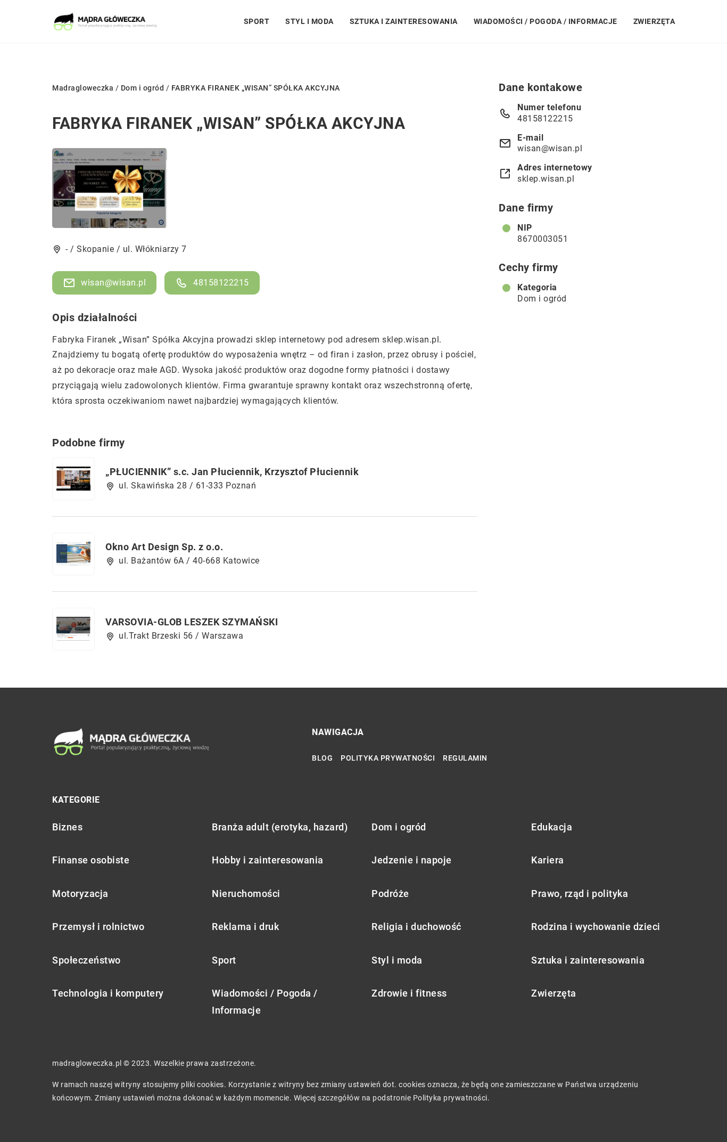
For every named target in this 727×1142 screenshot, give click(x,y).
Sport (257, 21)
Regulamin (465, 758)
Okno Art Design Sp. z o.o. (164, 546)
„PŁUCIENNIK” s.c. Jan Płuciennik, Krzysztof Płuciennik (232, 471)
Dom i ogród (542, 298)
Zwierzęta (654, 21)
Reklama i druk (245, 926)
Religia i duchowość (416, 926)
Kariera (547, 860)
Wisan (134, 340)
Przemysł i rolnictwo (98, 926)
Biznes (67, 827)
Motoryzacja (80, 893)
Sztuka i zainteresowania (404, 21)
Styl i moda (309, 21)
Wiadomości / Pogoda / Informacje (545, 21)
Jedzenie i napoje (411, 860)
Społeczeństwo (86, 960)
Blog (322, 758)
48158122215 (221, 283)
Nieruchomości (246, 893)
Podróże (390, 893)
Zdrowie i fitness (409, 993)
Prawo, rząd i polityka (579, 893)
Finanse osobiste (90, 860)
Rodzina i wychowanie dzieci (595, 926)
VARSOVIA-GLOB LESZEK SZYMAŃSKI (191, 621)
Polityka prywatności (388, 758)
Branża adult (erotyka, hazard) (280, 827)
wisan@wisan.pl (113, 283)
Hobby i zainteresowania (268, 860)
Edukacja (551, 827)
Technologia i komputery (108, 993)
